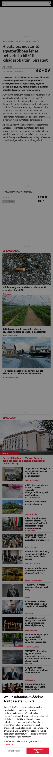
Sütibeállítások (14, 751)
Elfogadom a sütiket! (38, 751)
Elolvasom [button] (8, 744)
